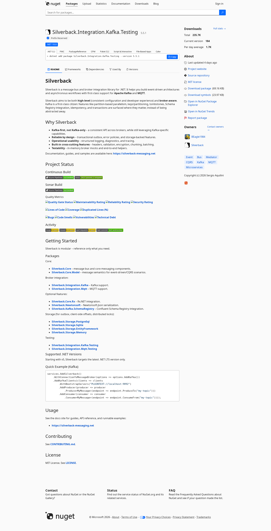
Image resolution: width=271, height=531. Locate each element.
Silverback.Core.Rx (63, 301)
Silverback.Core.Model (66, 272)
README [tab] (55, 69)
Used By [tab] (116, 69)
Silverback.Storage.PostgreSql (71, 321)
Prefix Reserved (59, 38)
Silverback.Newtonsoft (66, 305)
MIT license (194, 82)
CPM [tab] (93, 51)
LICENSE (71, 463)
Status (112, 490)
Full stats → (219, 28)
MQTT (212, 162)
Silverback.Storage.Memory (69, 332)
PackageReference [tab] (77, 51)
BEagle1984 (198, 136)
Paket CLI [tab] (104, 51)
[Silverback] (187, 145)
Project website (197, 69)
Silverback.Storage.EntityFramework (75, 328)
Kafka (200, 162)
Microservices (194, 167)
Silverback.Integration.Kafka (70, 285)
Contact (51, 490)
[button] (172, 57)
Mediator (211, 157)
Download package (199, 88)
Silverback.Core (61, 268)
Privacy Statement (183, 517)
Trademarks (203, 517)
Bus (199, 157)
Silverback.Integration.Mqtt (69, 289)
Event (189, 157)
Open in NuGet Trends (201, 111)
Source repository (198, 75)
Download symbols (199, 95)
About (115, 517)
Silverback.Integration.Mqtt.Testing (74, 349)
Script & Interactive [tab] (123, 51)
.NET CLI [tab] (51, 51)
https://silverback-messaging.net (134, 153)
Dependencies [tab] (96, 69)
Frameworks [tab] (74, 69)
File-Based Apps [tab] (143, 51)
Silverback (197, 145)
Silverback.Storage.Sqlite (67, 325)
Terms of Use (129, 517)
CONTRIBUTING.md (62, 444)
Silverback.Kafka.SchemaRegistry (73, 308)
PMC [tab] (62, 51)
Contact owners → (215, 128)
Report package (197, 118)
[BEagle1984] (187, 137)
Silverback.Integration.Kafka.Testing (75, 345)
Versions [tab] (133, 69)
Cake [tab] (158, 51)
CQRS (189, 162)
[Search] (222, 12)
